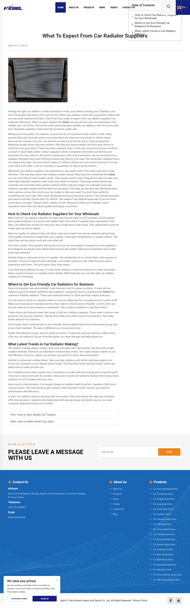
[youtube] (178, 600)
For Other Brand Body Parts (166, 579)
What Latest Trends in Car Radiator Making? (155, 32)
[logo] (13, 7)
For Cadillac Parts (162, 514)
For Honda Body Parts (164, 534)
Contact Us (128, 7)
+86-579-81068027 (17, 507)
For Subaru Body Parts (164, 544)
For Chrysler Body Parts (164, 519)
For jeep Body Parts (162, 504)
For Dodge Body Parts (164, 499)
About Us (73, 7)
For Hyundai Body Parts (164, 564)
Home (61, 7)
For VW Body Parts (162, 524)
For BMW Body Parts (163, 559)
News (102, 7)
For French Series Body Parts (167, 574)
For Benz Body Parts (163, 554)
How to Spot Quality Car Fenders (37, 414)
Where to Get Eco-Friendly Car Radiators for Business (152, 24)
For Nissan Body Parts (164, 539)
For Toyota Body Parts (164, 529)
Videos (113, 7)
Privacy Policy (140, 600)
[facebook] (170, 600)
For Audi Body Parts (163, 549)
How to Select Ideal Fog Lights (36, 421)
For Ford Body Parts (163, 494)
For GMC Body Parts (163, 509)
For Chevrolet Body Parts (165, 489)
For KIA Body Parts (162, 569)
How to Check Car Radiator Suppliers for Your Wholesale (156, 16)
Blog (115, 514)
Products (89, 7)
